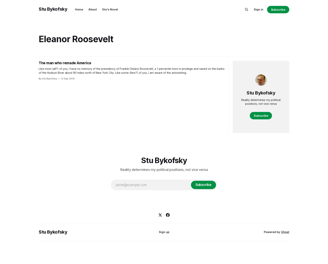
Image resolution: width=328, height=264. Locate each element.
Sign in (258, 9)
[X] (160, 215)
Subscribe (278, 9)
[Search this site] (247, 9)
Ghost (285, 232)
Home (79, 9)
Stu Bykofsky (53, 9)
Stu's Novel (110, 9)
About (92, 9)
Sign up (164, 232)
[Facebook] (168, 215)
